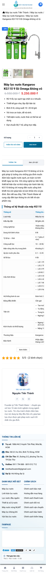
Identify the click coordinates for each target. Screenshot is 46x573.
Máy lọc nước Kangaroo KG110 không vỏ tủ (21, 171)
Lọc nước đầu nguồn (10, 498)
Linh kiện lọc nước (10, 493)
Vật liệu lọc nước (9, 516)
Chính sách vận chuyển (33, 507)
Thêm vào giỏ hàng (13, 145)
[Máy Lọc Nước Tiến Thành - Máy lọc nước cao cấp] (23, 4)
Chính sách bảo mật (32, 489)
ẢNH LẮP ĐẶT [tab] (33, 162)
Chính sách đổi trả (32, 503)
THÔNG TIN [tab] (12, 162)
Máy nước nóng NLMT (11, 507)
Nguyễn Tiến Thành (23, 393)
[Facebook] (26, 550)
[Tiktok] (34, 550)
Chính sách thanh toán (33, 498)
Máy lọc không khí (10, 512)
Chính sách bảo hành (33, 512)
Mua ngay (33, 145)
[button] (3, 4)
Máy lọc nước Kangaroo (13, 16)
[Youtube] (30, 550)
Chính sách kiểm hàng (33, 516)
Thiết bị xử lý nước (10, 503)
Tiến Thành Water (30, 194)
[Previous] (5, 43)
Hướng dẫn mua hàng (33, 493)
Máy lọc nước (36, 12)
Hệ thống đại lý (17, 473)
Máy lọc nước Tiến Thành (16, 12)
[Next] (40, 43)
